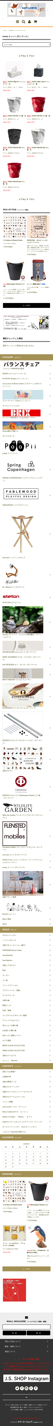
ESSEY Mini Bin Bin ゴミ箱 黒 (14, 149)
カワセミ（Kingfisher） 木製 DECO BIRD (38, 1251)
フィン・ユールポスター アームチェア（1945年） (14, 1244)
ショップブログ (29, 1409)
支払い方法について (17, 1405)
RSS (36, 1409)
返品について (42, 1405)
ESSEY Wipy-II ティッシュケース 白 (14, 83)
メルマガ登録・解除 (16, 1409)
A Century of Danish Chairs (13, 240)
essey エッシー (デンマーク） (17, 30)
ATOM (41, 1409)
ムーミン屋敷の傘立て (34, 284)
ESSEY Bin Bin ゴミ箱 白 (17, 116)
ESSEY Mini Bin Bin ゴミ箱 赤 (14, 183)
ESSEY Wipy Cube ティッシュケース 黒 (38, 83)
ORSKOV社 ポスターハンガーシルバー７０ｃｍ (37, 241)
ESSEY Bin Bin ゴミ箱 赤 (41, 116)
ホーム (5, 30)
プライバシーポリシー (35, 1407)
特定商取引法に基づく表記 (18, 1407)
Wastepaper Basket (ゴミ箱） (14, 285)
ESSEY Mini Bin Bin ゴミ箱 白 (38, 149)
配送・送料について (31, 1405)
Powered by (13, 1422)
